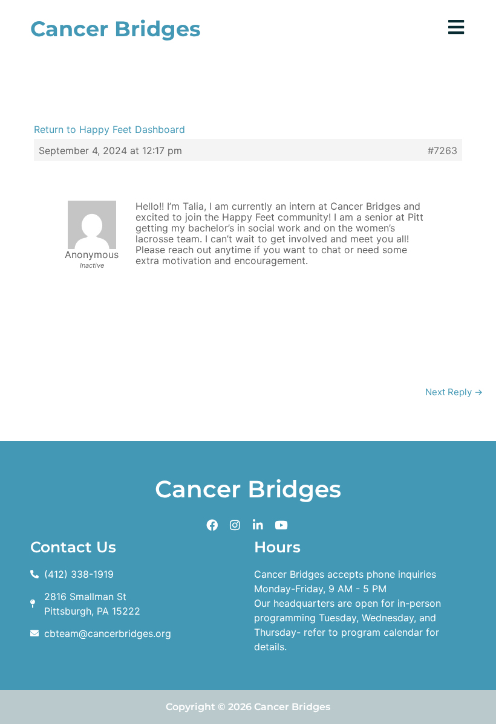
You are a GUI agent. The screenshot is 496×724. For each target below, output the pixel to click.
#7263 (442, 150)
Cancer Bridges (115, 29)
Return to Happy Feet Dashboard (109, 129)
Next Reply (454, 392)
